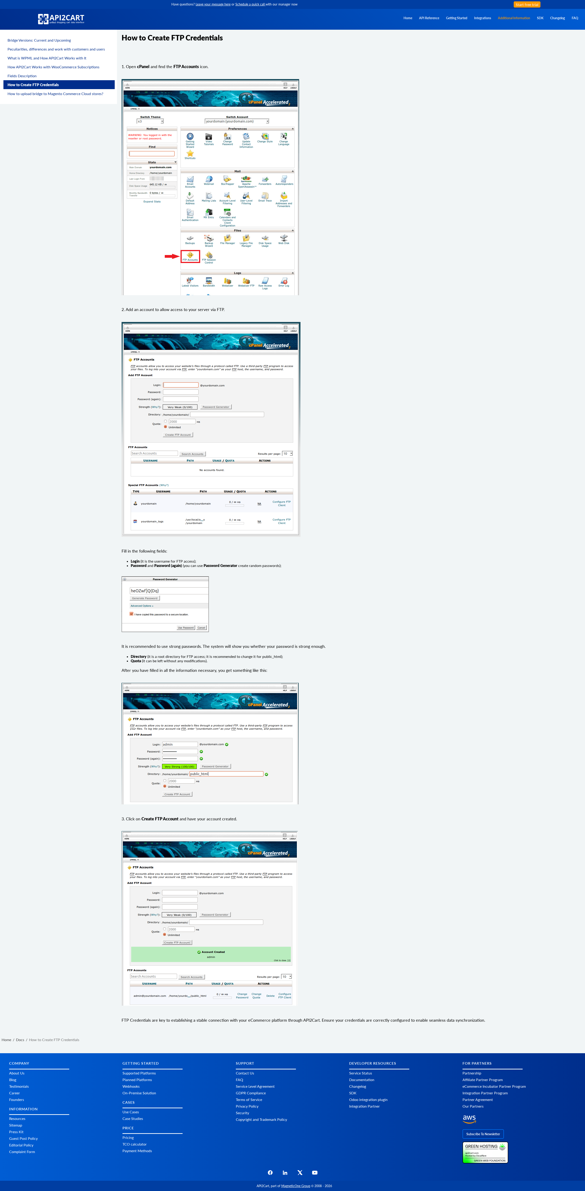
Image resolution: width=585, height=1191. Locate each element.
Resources (17, 1118)
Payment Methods (137, 1151)
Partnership (472, 1073)
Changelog (557, 18)
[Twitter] (299, 1174)
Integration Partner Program (485, 1093)
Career (14, 1093)
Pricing (128, 1137)
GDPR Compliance (251, 1093)
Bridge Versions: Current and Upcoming (39, 40)
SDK (540, 18)
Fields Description (22, 76)
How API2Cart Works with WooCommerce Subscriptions (53, 67)
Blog (12, 1079)
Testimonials (19, 1086)
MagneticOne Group (295, 1186)
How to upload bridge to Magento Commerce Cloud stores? (55, 93)
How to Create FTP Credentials (33, 84)
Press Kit (16, 1132)
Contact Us (245, 1073)
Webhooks (131, 1086)
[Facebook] (270, 1174)
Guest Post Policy (23, 1138)
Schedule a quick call (250, 4)
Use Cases (130, 1112)
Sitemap (15, 1125)
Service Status (360, 1073)
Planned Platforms (137, 1079)
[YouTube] (314, 1174)
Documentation (361, 1079)
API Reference (429, 18)
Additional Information (514, 18)
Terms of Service (249, 1099)
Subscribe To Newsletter (483, 1134)
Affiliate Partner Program (483, 1079)
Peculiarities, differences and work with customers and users (56, 49)
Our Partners (473, 1106)
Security (242, 1113)
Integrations (482, 18)
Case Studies (132, 1118)
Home (408, 18)
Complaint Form (22, 1151)
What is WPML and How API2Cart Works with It (47, 58)
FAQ (575, 18)
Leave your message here (213, 4)
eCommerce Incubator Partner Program (494, 1086)
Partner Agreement (478, 1099)
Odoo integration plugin (368, 1099)
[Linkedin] (285, 1174)
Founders (16, 1099)
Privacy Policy (247, 1106)
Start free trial (527, 4)
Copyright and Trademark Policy (261, 1119)
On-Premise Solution (139, 1093)
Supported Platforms (139, 1073)
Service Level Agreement (255, 1086)
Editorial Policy (21, 1145)
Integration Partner (364, 1106)
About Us (16, 1073)
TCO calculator (134, 1144)
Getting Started (456, 18)
